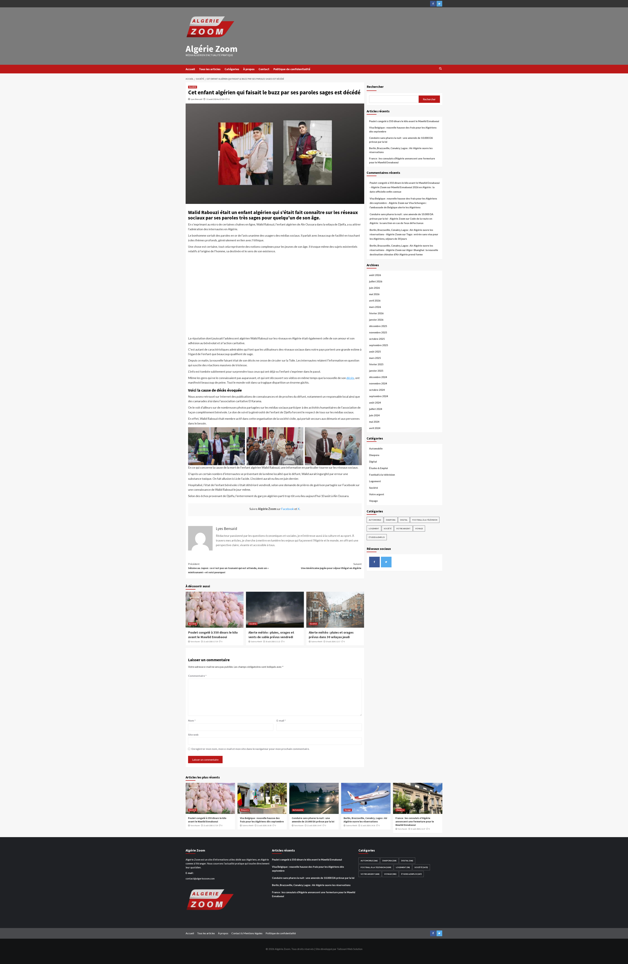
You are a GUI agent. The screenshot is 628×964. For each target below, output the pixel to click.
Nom (192, 720)
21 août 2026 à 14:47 (314, 825)
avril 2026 (374, 300)
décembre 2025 (378, 326)
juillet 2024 (375, 408)
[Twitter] (439, 4)
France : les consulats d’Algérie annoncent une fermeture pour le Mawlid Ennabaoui (402, 160)
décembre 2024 (378, 377)
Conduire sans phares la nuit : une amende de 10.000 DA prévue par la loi (401, 139)
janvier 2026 (376, 319)
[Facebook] (433, 4)
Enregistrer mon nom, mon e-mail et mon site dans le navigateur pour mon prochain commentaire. (251, 748)
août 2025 (375, 351)
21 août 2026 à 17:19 (210, 641)
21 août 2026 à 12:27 (418, 829)
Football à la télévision (382, 474)
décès (350, 378)
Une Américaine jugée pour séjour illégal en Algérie (331, 566)
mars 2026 (375, 306)
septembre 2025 (378, 345)
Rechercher (375, 87)
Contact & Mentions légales (246, 933)
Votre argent (376, 494)
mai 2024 (374, 421)
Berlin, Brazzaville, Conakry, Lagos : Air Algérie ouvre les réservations (401, 150)
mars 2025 (375, 357)
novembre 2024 (378, 383)
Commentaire (197, 675)
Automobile (376, 448)
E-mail (281, 720)
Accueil (190, 69)
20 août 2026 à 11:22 (273, 641)
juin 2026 (374, 287)
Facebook (287, 509)
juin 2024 (374, 415)
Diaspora (374, 455)
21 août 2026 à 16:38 (264, 825)
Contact (264, 69)
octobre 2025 (377, 338)
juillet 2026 (375, 281)
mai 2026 (374, 294)
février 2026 (376, 313)
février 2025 (376, 364)
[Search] (440, 69)
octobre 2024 (377, 389)
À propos (248, 69)
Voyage (373, 500)
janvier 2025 (376, 370)
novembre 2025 (378, 332)
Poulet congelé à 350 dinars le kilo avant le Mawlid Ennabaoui (404, 121)
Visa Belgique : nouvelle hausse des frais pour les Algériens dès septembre (402, 129)
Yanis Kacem (195, 641)
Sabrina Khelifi (256, 641)
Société (192, 87)
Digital (373, 461)
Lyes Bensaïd (196, 99)
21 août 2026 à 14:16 (368, 825)
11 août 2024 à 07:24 (215, 99)
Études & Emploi (378, 468)
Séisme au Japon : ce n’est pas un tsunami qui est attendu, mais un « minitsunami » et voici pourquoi (228, 568)
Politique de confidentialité (291, 69)
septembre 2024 (378, 396)
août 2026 (375, 275)
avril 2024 (374, 428)
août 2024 (375, 402)
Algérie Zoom (212, 48)
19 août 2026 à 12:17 (333, 641)
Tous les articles (209, 69)
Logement (375, 481)
